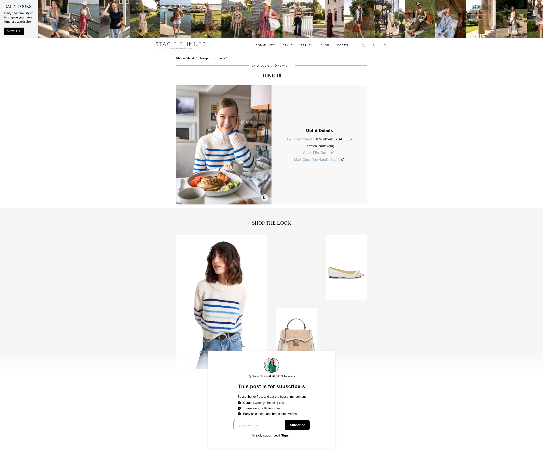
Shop (324, 45)
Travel (307, 45)
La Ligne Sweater (300, 139)
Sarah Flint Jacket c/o (319, 153)
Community (265, 45)
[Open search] (363, 45)
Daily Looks (261, 65)
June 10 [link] (224, 58)
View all (14, 31)
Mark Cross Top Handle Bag (315, 159)
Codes (342, 45)
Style (288, 45)
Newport (205, 58)
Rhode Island (185, 58)
